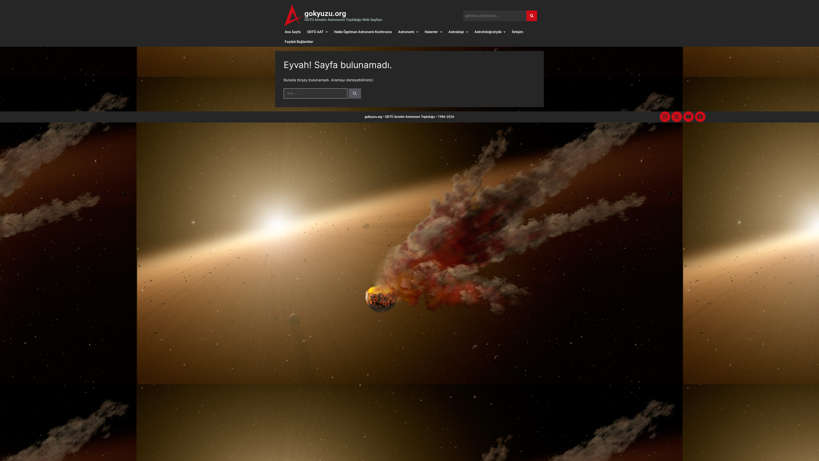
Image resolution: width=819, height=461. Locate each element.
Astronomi (406, 32)
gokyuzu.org (325, 13)
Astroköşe (456, 32)
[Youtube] (688, 116)
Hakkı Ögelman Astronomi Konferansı (363, 32)
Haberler (431, 32)
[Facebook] (700, 116)
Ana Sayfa (293, 32)
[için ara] (316, 93)
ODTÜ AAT (315, 32)
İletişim (517, 32)
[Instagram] (665, 116)
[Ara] (355, 93)
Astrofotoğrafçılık (488, 32)
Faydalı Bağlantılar (299, 42)
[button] (317, 32)
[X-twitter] (676, 116)
